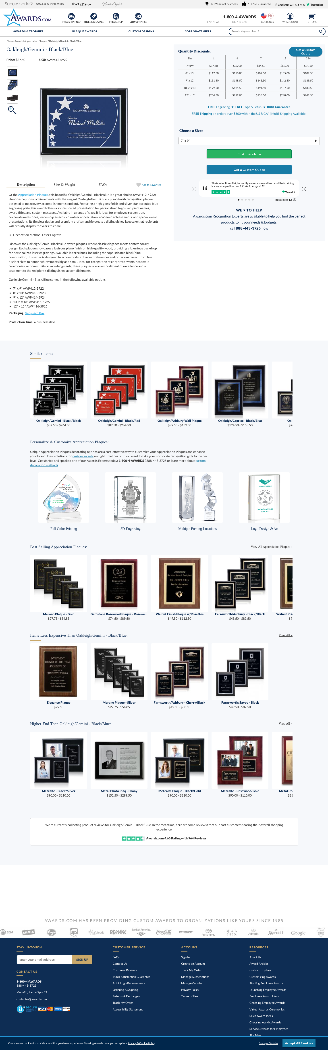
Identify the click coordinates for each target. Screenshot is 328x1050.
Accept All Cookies (299, 1043)
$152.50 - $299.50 (119, 793)
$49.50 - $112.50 (179, 616)
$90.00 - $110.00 (58, 793)
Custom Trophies (260, 970)
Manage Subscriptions (195, 977)
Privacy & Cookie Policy (141, 1043)
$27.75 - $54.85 (58, 616)
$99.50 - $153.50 (180, 423)
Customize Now (249, 154)
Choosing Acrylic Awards (265, 1022)
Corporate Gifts (198, 31)
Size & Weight (64, 184)
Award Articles (258, 963)
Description (26, 184)
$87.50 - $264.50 (58, 423)
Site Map (255, 1035)
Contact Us (120, 963)
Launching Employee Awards (267, 989)
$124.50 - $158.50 (240, 423)
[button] (18, 4)
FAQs (103, 184)
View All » (286, 635)
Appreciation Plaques (33, 195)
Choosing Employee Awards (267, 1002)
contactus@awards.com (32, 999)
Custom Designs (141, 31)
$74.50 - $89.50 (119, 616)
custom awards (83, 456)
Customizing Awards (262, 977)
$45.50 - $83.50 (240, 616)
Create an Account (193, 963)
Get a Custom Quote (305, 51)
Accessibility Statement (128, 1009)
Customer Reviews (125, 970)
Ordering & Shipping (125, 989)
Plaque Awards (84, 31)
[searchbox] (277, 31)
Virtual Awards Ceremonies (267, 1009)
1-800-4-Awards (239, 16)
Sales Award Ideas (261, 1016)
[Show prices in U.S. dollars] (264, 16)
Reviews (197, 838)
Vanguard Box (34, 313)
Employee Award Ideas (264, 996)
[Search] (320, 31)
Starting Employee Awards (266, 983)
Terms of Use (189, 996)
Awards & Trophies (28, 31)
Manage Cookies (192, 983)
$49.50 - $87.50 (240, 705)
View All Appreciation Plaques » (272, 546)
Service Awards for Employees (268, 1029)
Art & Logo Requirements (129, 983)
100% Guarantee (131, 977)
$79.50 (59, 705)
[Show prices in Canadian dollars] (271, 16)
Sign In (185, 957)
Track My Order (123, 1002)
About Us (255, 957)
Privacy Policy (190, 989)
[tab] (25, 185)
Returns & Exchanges (126, 996)
